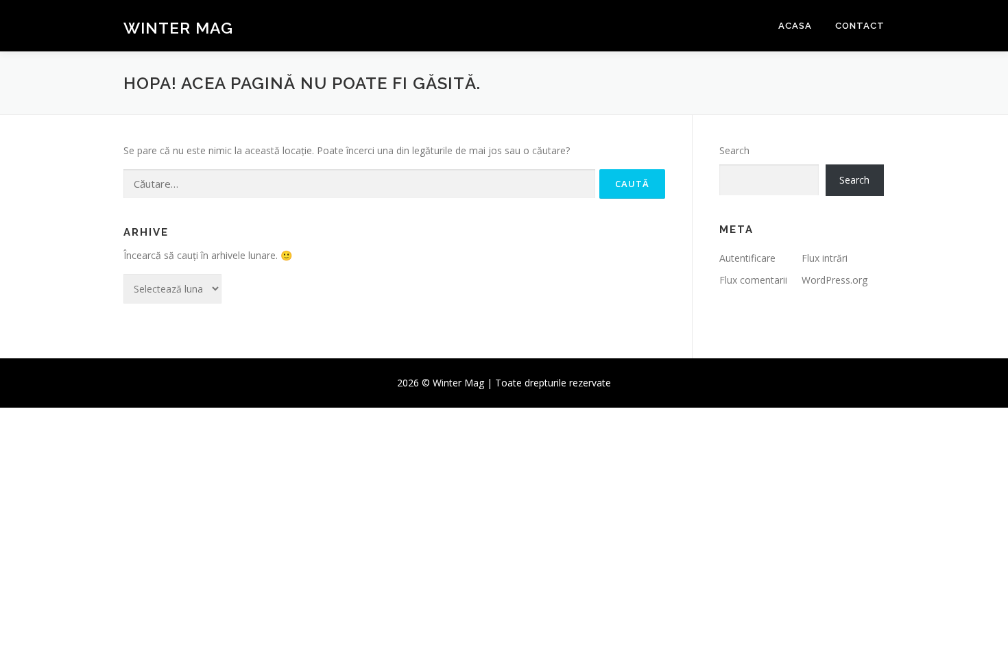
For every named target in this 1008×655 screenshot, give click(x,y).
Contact (860, 26)
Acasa (795, 26)
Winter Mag (178, 27)
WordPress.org (834, 279)
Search (734, 150)
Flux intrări (825, 257)
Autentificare (747, 257)
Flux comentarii (753, 279)
